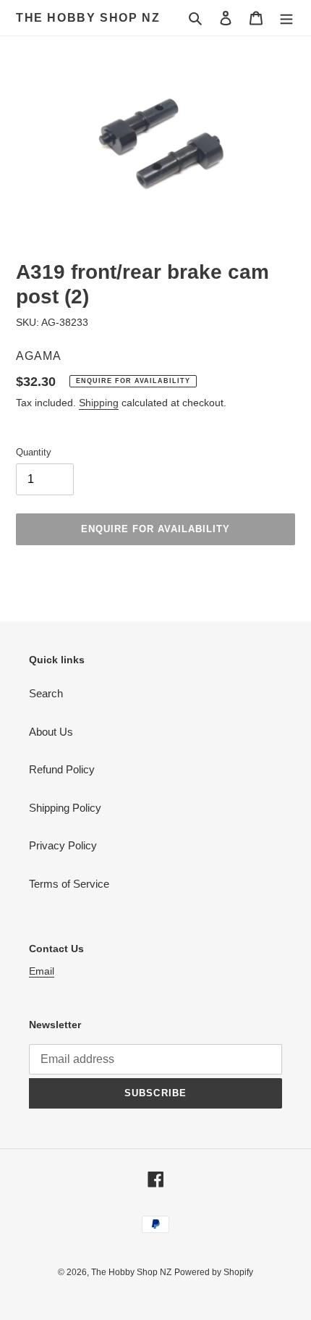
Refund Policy (62, 769)
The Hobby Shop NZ (88, 18)
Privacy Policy (63, 845)
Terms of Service (69, 884)
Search (46, 693)
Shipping (99, 402)
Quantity (33, 452)
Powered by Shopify (213, 1272)
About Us (51, 732)
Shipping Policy (65, 808)
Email (41, 971)
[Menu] (286, 17)
